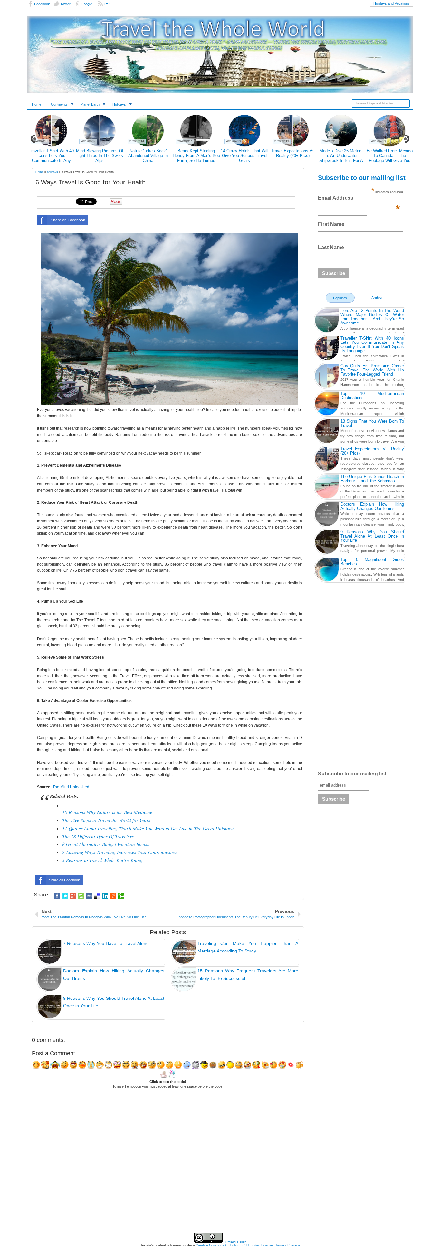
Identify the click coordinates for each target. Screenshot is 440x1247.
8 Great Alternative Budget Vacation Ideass (105, 844)
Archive (377, 298)
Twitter (65, 4)
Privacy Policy (235, 1241)
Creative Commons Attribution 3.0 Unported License (234, 1245)
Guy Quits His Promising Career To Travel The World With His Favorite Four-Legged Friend (148, 158)
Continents (59, 104)
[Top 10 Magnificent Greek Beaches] (327, 570)
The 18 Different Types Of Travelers (98, 836)
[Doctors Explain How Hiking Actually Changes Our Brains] (327, 515)
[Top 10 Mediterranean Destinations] (327, 404)
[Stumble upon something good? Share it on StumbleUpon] (81, 896)
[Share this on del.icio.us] (97, 896)
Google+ (87, 4)
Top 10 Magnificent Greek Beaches (372, 561)
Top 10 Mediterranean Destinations (372, 395)
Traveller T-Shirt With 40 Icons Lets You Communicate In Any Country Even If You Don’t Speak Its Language (372, 344)
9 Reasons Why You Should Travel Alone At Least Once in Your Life (389, 155)
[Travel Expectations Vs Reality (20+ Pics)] (327, 459)
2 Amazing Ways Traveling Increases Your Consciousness (120, 852)
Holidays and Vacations (391, 3)
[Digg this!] (89, 896)
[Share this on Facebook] (57, 896)
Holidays (119, 104)
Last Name (331, 247)
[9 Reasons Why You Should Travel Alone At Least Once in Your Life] (327, 542)
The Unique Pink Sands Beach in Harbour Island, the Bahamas (372, 478)
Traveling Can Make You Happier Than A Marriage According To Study (244, 155)
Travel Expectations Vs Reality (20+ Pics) (372, 450)
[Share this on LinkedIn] (105, 896)
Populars (340, 298)
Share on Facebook (68, 220)
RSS (107, 4)
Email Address (359, 199)
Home (36, 104)
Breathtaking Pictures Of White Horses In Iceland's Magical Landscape (99, 155)
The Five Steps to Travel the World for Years (106, 820)
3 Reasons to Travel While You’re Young (102, 860)
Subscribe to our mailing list (352, 773)
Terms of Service (288, 1245)
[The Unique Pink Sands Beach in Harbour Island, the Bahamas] (327, 487)
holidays (52, 171)
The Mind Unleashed (71, 787)
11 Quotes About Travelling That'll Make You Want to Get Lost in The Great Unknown (148, 828)
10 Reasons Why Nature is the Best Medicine (107, 812)
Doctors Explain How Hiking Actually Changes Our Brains (293, 155)
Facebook (42, 4)
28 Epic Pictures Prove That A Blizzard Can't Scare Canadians (51, 155)
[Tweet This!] (65, 896)
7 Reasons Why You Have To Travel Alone (196, 153)
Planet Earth (90, 104)
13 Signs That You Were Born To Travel (372, 423)
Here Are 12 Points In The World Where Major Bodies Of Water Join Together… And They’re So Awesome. (372, 316)
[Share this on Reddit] (113, 896)
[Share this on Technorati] (121, 896)
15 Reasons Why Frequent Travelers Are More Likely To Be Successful (341, 158)
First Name (331, 224)
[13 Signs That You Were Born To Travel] (327, 432)
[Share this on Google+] (73, 896)
